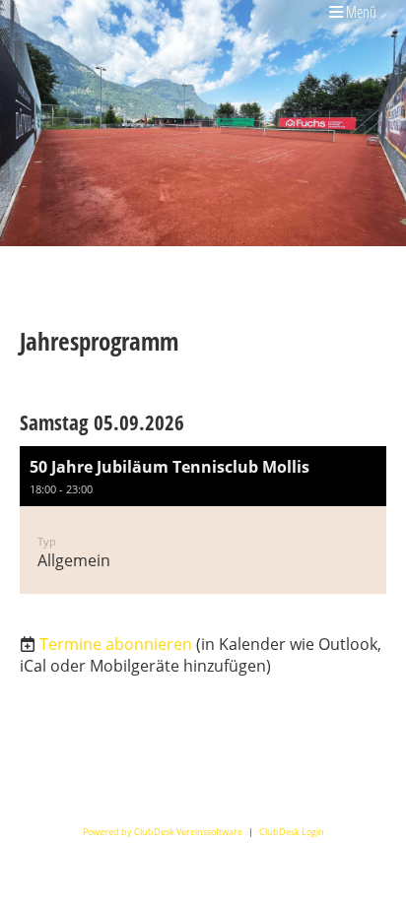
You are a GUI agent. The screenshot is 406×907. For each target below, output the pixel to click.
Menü (359, 11)
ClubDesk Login (291, 831)
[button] (203, 520)
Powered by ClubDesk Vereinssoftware (162, 831)
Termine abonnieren (115, 644)
